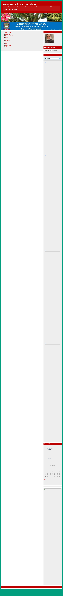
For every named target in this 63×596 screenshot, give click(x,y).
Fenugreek (7, 39)
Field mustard (8, 40)
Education (38, 6)
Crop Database (20, 6)
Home (5, 6)
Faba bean (7, 34)
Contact (5, 9)
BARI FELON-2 (8, 32)
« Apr (45, 479)
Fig (6, 43)
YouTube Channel (13, 9)
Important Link (45, 6)
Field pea (7, 42)
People (14, 6)
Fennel (6, 37)
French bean (8, 45)
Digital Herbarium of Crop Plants (19, 4)
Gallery (32, 6)
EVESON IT (58, 586)
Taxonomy (27, 6)
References (52, 6)
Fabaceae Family (9, 35)
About (9, 6)
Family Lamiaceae (10, 46)
